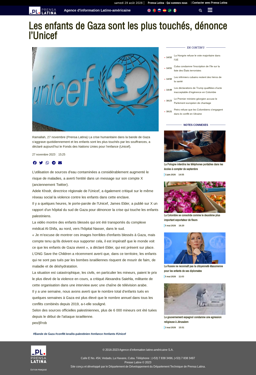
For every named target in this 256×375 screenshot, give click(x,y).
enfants (110, 333)
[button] (200, 10)
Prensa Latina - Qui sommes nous (167, 3)
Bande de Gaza (45, 333)
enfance (97, 333)
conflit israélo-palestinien (73, 333)
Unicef (121, 333)
